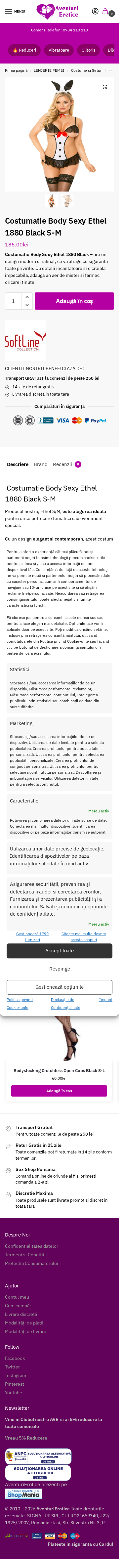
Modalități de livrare (25, 1331)
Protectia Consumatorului (31, 1263)
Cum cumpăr (18, 1306)
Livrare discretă (21, 1314)
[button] (106, 12)
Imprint (105, 999)
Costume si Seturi (87, 70)
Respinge (59, 969)
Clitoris (88, 50)
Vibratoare (59, 50)
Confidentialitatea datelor (31, 1246)
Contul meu (17, 1297)
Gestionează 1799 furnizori (32, 936)
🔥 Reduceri (24, 50)
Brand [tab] (41, 464)
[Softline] (25, 340)
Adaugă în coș (74, 301)
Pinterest (14, 1384)
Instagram (15, 1375)
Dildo (113, 50)
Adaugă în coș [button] (59, 1090)
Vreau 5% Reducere (26, 1438)
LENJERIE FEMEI (49, 70)
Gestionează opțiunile (59, 987)
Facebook (15, 1358)
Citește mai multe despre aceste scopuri (84, 936)
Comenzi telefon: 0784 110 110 (59, 29)
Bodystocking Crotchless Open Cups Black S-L (59, 1070)
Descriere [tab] (17, 464)
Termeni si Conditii (24, 1255)
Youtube (13, 1393)
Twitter (12, 1367)
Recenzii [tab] (66, 464)
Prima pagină (16, 70)
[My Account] (95, 11)
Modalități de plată (24, 1323)
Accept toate (59, 951)
